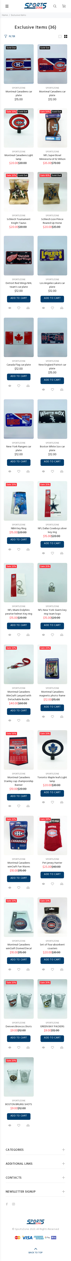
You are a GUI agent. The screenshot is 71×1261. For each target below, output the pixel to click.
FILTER (12, 36)
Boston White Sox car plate (52, 449)
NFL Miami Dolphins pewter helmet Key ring (18, 612)
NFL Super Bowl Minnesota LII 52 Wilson (52, 157)
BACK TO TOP (36, 1253)
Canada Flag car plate (19, 365)
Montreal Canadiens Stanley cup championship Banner (18, 781)
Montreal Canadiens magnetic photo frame (52, 694)
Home (5, 15)
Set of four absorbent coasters (52, 947)
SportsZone (18, 88)
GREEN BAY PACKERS (52, 1026)
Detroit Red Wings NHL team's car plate (19, 285)
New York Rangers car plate (18, 449)
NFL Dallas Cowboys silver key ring (52, 530)
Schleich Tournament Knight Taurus (18, 221)
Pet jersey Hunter (52, 863)
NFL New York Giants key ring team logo (52, 612)
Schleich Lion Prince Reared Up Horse (52, 221)
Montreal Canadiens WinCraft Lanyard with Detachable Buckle (18, 696)
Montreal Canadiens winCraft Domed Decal (19, 947)
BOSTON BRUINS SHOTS (18, 1104)
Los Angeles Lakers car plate (52, 285)
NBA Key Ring (18, 528)
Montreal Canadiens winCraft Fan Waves (18, 865)
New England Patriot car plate (52, 367)
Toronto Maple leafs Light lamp (52, 779)
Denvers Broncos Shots (19, 1026)
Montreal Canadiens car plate (18, 94)
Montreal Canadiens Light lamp (18, 157)
